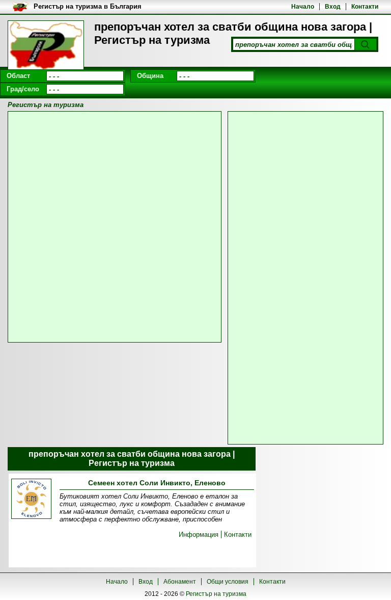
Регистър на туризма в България (88, 6)
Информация (198, 534)
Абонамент (179, 581)
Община (150, 76)
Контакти (364, 6)
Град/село (23, 89)
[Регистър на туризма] (46, 45)
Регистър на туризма (216, 593)
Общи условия (227, 581)
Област (18, 76)
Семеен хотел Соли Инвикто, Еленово (157, 483)
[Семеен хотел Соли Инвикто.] (31, 499)
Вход (333, 6)
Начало (302, 6)
